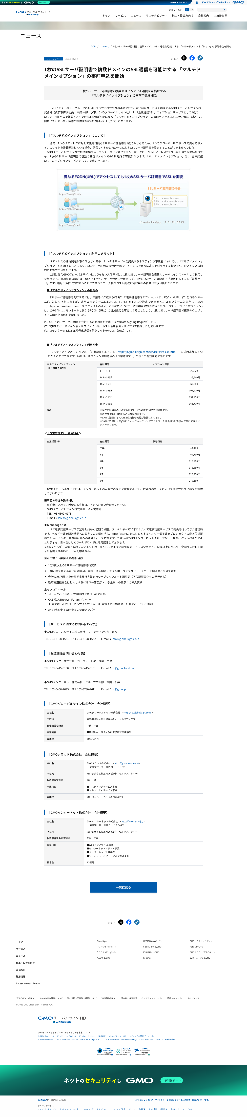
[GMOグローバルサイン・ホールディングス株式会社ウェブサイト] (62, 1022)
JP (187, 9)
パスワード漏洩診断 (98, 1036)
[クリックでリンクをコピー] (200, 58)
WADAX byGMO (104, 957)
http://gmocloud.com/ (126, 763)
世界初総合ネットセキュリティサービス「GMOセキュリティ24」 (62, 1036)
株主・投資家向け (182, 17)
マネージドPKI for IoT (107, 946)
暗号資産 (163, 1109)
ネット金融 (153, 1109)
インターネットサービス (47, 1109)
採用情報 (220, 16)
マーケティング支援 (117, 1109)
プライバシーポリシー (26, 998)
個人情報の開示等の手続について (82, 998)
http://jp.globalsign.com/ (138, 712)
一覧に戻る (123, 887)
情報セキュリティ (175, 998)
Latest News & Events (28, 983)
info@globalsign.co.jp (125, 639)
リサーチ (132, 1109)
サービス (120, 17)
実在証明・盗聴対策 (45, 1039)
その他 (189, 1109)
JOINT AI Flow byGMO (200, 957)
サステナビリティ (156, 15)
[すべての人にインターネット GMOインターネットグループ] (223, 2)
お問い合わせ (175, 9)
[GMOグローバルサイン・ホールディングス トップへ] (33, 13)
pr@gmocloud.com (124, 668)
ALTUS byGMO (196, 946)
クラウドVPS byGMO (106, 952)
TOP (93, 46)
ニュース (136, 15)
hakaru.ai (147, 957)
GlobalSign (102, 941)
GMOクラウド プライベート (202, 952)
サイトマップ (193, 998)
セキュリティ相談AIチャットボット (143, 1036)
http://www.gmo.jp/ (132, 821)
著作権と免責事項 (129, 998)
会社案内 (203, 17)
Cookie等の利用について (51, 998)
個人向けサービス (177, 1109)
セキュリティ (102, 1109)
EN (192, 9)
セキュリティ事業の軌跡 (165, 1039)
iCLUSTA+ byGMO (151, 952)
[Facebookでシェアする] (192, 58)
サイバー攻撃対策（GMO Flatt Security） (122, 1039)
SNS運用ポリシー (109, 998)
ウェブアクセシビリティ (152, 998)
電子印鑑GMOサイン (152, 941)
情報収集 (142, 1109)
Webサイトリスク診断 (117, 1036)
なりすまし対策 (147, 1039)
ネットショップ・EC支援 (69, 1109)
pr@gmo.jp (119, 689)
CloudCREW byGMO (152, 946)
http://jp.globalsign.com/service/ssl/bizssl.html (147, 352)
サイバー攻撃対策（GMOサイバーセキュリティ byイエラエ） (79, 1039)
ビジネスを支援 (88, 1109)
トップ (106, 15)
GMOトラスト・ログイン (201, 941)
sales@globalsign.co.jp (72, 518)
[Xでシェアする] (184, 58)
